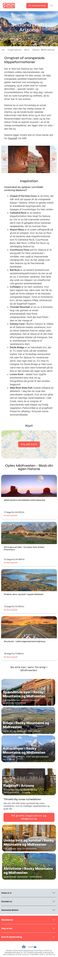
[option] (29, 159)
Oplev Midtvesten (44, 50)
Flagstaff (12, 138)
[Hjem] (9, 5)
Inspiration (15, 50)
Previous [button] (4, 159)
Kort (27, 50)
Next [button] (53, 159)
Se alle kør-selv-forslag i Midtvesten (29, 669)
